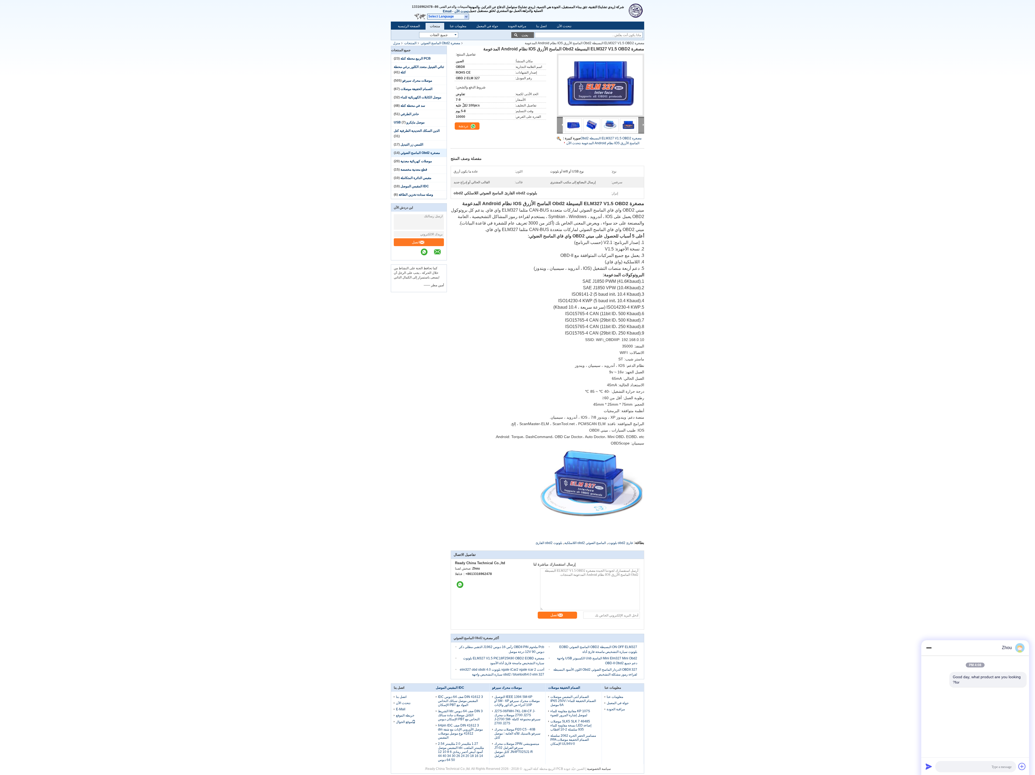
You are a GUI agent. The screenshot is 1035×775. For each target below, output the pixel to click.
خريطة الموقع (405, 715)
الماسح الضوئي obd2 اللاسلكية (585, 543)
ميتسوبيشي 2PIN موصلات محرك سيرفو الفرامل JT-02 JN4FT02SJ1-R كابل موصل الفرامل (516, 750)
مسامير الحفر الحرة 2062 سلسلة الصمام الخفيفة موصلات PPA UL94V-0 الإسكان (573, 740)
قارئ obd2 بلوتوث (620, 543)
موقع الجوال (404, 722)
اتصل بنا (541, 26)
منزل (396, 43)
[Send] (928, 766)
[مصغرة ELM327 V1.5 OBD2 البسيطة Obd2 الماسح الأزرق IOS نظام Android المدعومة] (600, 85)
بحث (525, 35)
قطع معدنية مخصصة (414, 169)
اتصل (416, 242)
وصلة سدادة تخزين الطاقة (416, 195)
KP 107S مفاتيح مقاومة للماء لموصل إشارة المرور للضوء (570, 713)
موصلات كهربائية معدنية (416, 161)
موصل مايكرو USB (409, 122)
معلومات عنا (458, 26)
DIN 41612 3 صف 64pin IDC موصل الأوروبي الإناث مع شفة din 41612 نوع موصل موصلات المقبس (460, 731)
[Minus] (929, 648)
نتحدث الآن (461, 11)
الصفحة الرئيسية (409, 26)
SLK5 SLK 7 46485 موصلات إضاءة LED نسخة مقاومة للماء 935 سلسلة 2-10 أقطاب (570, 725)
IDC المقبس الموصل (415, 186)
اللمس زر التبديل (412, 144)
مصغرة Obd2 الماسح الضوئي (440, 43)
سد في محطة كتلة (413, 106)
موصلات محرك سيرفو (417, 80)
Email (447, 11)
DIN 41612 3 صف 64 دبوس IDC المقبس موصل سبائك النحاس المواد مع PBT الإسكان (460, 701)
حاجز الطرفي (410, 114)
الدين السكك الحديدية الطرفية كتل (417, 131)
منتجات (435, 26)
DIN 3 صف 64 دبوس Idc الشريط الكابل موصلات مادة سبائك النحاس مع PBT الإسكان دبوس (460, 715)
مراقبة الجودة (517, 26)
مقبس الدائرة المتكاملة (416, 178)
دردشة (463, 126)
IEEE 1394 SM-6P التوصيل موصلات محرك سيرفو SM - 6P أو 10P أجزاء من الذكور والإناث (517, 701)
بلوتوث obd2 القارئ (549, 543)
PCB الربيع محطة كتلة (416, 58)
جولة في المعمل (487, 26)
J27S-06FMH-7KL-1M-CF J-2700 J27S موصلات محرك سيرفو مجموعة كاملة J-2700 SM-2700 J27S (517, 717)
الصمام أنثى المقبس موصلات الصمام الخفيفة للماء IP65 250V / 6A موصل (573, 701)
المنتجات (410, 43)
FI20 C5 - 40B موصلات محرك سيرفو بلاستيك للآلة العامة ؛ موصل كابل (517, 733)
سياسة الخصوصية (599, 769)
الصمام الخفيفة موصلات (416, 89)
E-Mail (400, 709)
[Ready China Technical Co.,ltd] (635, 11)
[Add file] (1022, 766)
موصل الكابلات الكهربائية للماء (421, 97)
